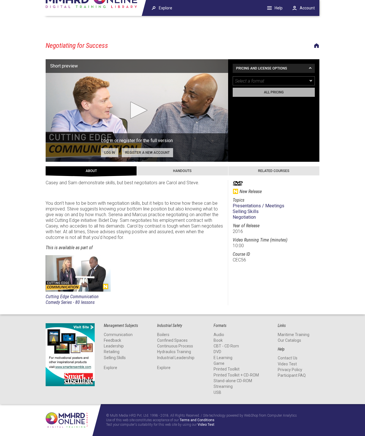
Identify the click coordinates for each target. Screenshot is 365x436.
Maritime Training (293, 334)
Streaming (223, 386)
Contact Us (287, 358)
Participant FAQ (292, 375)
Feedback (112, 340)
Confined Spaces (172, 340)
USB (217, 392)
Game (219, 363)
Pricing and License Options (261, 68)
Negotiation (244, 217)
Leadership (114, 346)
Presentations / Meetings (258, 205)
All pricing (274, 92)
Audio (219, 334)
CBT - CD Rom (226, 346)
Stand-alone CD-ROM (233, 380)
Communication (118, 334)
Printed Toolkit (227, 369)
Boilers (163, 334)
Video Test (287, 364)
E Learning (223, 357)
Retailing (111, 351)
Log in (109, 153)
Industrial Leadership (175, 357)
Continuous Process (175, 346)
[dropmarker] (311, 80)
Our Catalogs (289, 340)
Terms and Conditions (197, 420)
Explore (110, 367)
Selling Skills (246, 211)
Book (218, 340)
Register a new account (147, 153)
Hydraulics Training (174, 351)
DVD (217, 351)
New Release (105, 286)
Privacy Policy (290, 369)
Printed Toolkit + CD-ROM (236, 375)
